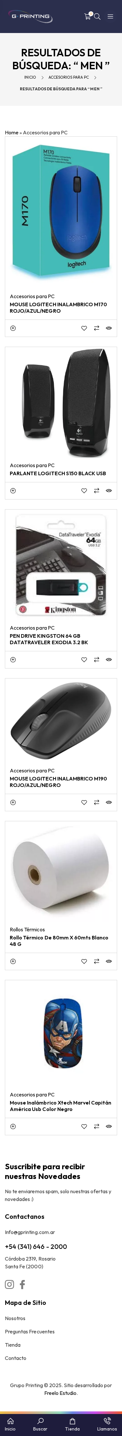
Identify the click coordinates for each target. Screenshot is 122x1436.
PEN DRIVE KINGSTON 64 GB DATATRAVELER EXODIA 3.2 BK (49, 639)
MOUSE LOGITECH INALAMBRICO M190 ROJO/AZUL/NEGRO (58, 781)
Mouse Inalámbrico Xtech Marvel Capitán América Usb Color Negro (61, 1105)
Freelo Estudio (60, 1393)
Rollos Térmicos (27, 929)
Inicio (30, 77)
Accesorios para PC (68, 77)
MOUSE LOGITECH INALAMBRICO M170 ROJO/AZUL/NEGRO (58, 307)
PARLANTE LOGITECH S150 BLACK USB (58, 473)
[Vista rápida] (109, 328)
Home (12, 132)
